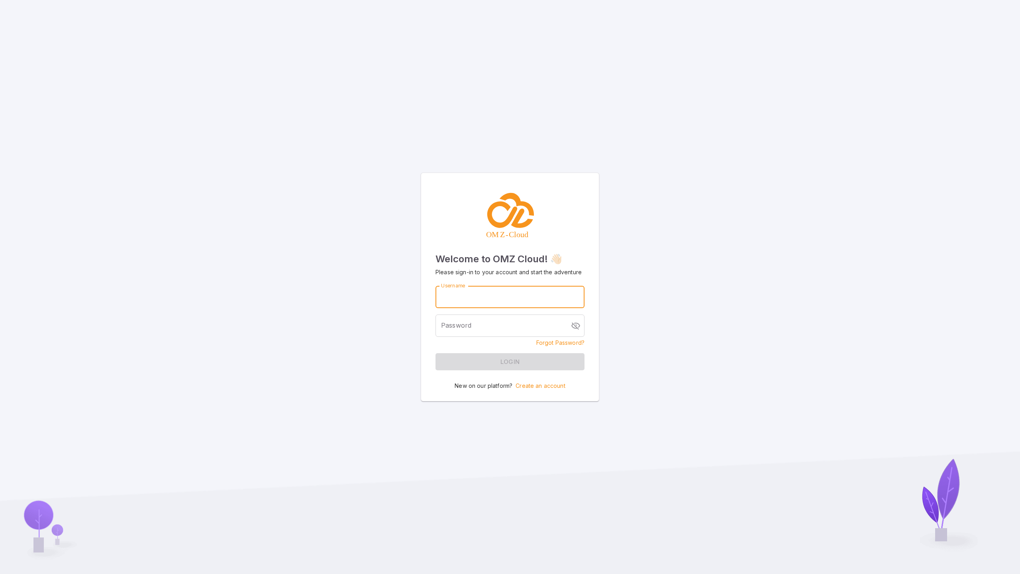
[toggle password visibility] (576, 326)
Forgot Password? (560, 342)
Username (453, 286)
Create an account (540, 385)
